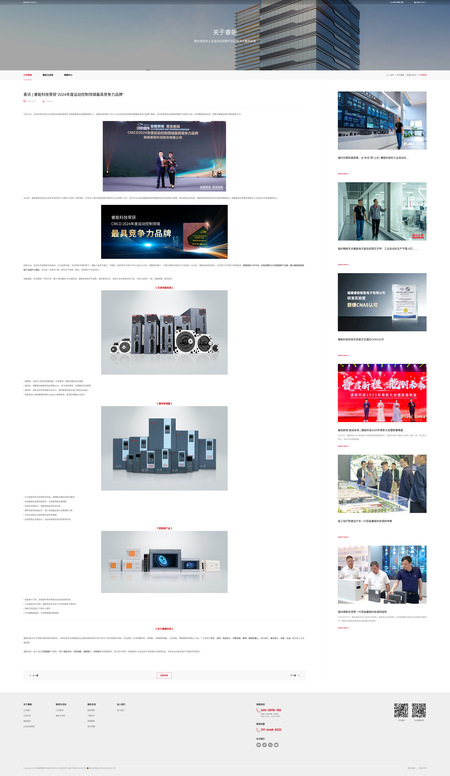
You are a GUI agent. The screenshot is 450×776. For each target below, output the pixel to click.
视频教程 (91, 721)
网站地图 (411, 768)
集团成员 (27, 721)
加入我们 (120, 710)
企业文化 (27, 716)
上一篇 (34, 675)
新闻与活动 (411, 75)
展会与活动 (48, 75)
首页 (392, 75)
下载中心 (91, 716)
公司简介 (27, 710)
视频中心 (68, 75)
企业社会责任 (29, 726)
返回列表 (164, 675)
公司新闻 (27, 75)
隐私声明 (423, 768)
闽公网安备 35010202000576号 (102, 768)
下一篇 (294, 675)
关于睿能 (400, 75)
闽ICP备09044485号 (77, 768)
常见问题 (91, 726)
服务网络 (91, 710)
